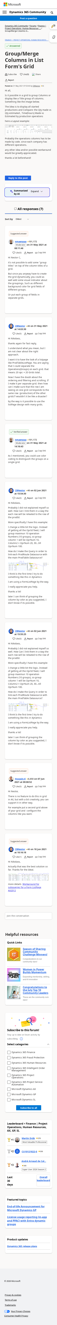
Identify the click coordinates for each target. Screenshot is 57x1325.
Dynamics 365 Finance (23, 1052)
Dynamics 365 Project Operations (23, 1076)
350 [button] (41, 1151)
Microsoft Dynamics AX (24, 1089)
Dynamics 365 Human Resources (29, 1063)
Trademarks (10, 1305)
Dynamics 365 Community (27, 12)
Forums (33, 25)
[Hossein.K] (11, 779)
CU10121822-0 (29, 1151)
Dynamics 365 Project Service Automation (27, 1083)
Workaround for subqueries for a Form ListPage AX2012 (24, 887)
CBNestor (36, 86)
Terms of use (11, 1299)
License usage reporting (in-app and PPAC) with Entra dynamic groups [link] (27, 1220)
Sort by (9, 219)
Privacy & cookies (13, 1294)
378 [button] (39, 1138)
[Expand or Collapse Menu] (4, 12)
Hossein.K (20, 778)
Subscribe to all (28, 1107)
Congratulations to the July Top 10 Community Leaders (35, 990)
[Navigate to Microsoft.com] (12, 4)
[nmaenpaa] (11, 241)
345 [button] (25, 1166)
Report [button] (11, 80)
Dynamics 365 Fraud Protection (28, 1057)
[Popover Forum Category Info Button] (21, 1039)
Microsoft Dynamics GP (24, 1094)
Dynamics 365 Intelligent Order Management (28, 1069)
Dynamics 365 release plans (22, 1246)
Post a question (28, 18)
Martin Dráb (28, 1138)
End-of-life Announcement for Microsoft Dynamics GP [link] (26, 1208)
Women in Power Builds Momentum (34, 971)
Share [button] (38, 74)
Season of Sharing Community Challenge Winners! (35, 952)
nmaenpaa (20, 241)
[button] (52, 12)
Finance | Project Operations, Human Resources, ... (25, 27)
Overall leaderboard (43, 1179)
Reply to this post (18, 177)
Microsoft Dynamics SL (23, 1099)
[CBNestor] (11, 326)
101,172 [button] (33, 241)
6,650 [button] (31, 778)
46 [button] (43, 86)
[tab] (28, 210)
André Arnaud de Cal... (34, 1161)
